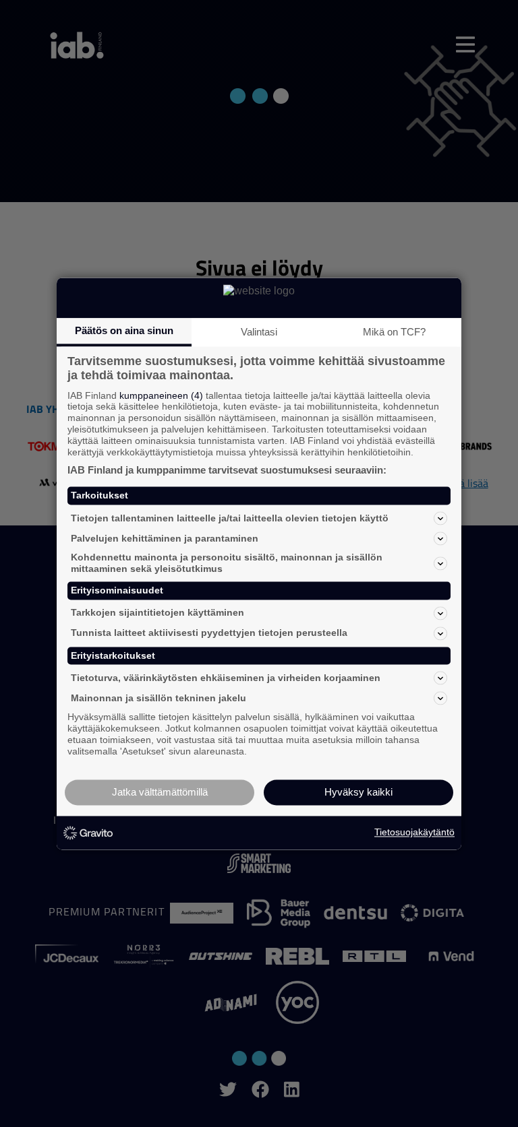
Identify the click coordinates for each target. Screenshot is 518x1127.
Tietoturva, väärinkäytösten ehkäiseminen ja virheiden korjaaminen (225, 677)
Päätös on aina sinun (124, 330)
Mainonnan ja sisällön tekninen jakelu (158, 698)
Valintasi (259, 331)
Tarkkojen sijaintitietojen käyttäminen (157, 613)
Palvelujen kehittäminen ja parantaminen (164, 538)
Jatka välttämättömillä (160, 792)
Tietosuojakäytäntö (414, 832)
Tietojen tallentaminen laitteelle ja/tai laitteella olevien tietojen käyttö (229, 518)
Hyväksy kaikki (358, 792)
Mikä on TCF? (394, 331)
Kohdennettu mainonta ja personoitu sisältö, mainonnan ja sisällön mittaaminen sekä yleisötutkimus (226, 563)
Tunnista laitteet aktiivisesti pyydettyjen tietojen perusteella (209, 633)
